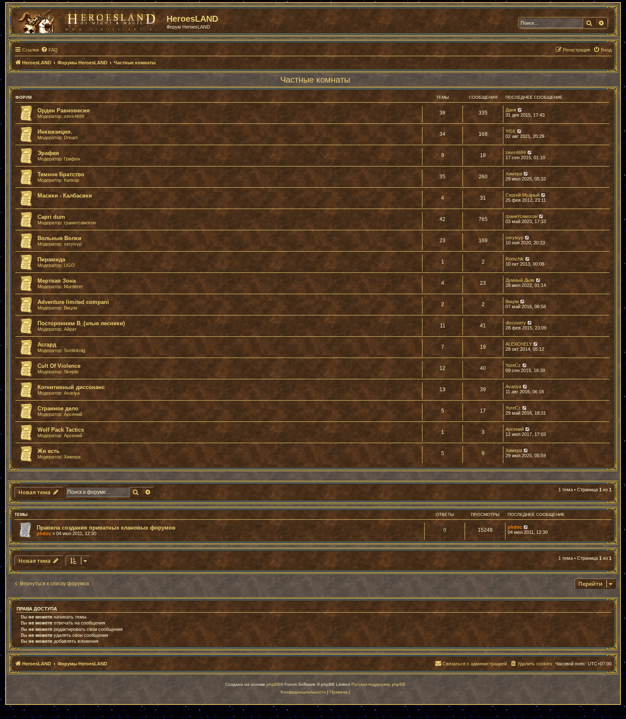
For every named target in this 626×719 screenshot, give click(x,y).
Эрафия (48, 153)
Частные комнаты (315, 79)
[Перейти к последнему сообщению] (526, 527)
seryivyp (73, 243)
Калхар (71, 180)
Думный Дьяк (519, 280)
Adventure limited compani (73, 302)
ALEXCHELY (518, 344)
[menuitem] (49, 50)
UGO (69, 265)
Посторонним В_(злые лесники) (81, 323)
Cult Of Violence (58, 366)
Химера (513, 173)
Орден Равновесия (63, 110)
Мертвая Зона (56, 281)
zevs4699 (74, 116)
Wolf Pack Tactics (60, 430)
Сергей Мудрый (522, 195)
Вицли (70, 307)
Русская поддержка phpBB (378, 684)
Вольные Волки (59, 238)
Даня (510, 109)
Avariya (72, 392)
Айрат (70, 329)
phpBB (273, 684)
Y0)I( (510, 131)
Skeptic (71, 371)
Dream (71, 137)
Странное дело (57, 408)
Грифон (72, 158)
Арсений (73, 414)
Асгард (46, 344)
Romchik (514, 258)
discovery (515, 322)
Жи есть (48, 451)
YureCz (513, 365)
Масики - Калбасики (64, 195)
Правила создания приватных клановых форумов (106, 527)
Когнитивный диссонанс (71, 387)
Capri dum (51, 217)
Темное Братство (60, 174)
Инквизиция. (54, 132)
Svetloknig (74, 350)
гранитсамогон (80, 222)
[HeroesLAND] (87, 19)
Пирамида (51, 259)
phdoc (44, 533)
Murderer (73, 286)
